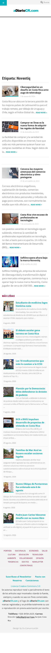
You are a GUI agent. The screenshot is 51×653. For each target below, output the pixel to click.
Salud (44, 550)
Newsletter (37, 562)
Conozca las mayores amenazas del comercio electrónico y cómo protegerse (32, 173)
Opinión (40, 558)
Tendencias (13, 562)
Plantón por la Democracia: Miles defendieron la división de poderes (31, 391)
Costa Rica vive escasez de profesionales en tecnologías (34, 217)
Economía (33, 550)
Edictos (25, 562)
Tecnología (37, 554)
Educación (24, 554)
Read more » (41, 112)
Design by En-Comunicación (25, 628)
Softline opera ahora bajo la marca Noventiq (33, 259)
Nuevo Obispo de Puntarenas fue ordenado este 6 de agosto (31, 487)
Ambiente (11, 558)
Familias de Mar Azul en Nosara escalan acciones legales (29, 453)
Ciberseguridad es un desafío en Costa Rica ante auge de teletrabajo (34, 90)
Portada (8, 550)
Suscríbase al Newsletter (18, 576)
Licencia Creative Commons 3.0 (25, 586)
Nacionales (20, 550)
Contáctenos (26, 565)
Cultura (12, 554)
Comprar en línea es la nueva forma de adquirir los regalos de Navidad (33, 125)
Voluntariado (26, 558)
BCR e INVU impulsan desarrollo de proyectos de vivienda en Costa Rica (30, 422)
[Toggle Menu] (3, 3)
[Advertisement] (25, 43)
